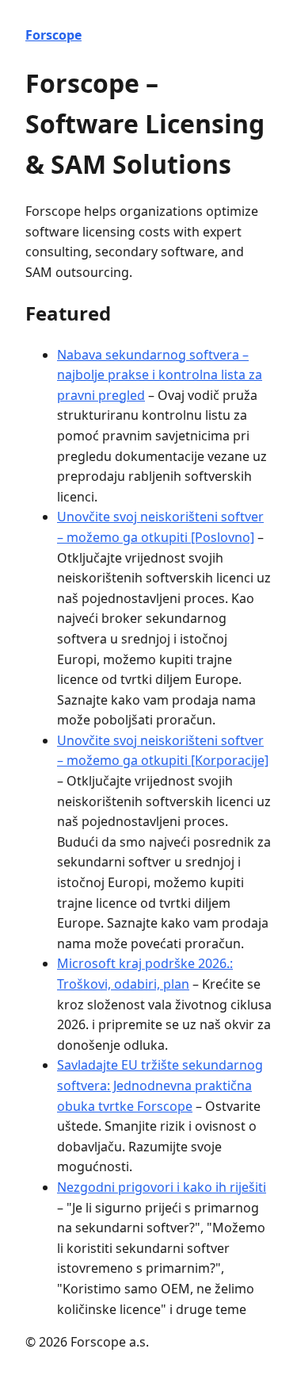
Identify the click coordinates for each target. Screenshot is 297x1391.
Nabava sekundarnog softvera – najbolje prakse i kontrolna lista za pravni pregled (159, 375)
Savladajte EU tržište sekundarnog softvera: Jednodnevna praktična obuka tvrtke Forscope (160, 1085)
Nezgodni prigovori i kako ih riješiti (161, 1187)
